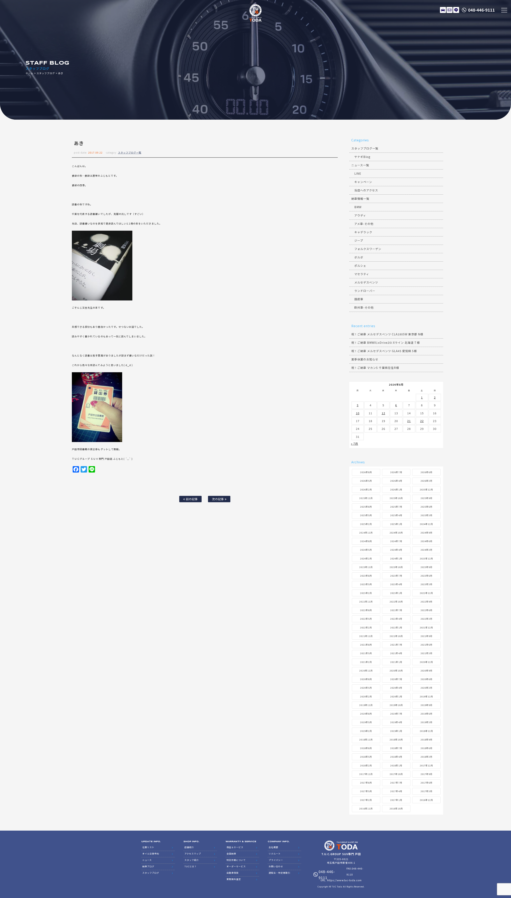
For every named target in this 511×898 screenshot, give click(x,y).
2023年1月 (396, 593)
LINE (456, 10)
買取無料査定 (234, 879)
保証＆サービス (235, 847)
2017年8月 (366, 782)
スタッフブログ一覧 (129, 152)
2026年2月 (366, 489)
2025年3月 (426, 515)
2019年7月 (396, 713)
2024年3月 (426, 549)
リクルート (275, 853)
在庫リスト (443, 10)
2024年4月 (396, 549)
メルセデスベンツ (366, 282)
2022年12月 (426, 593)
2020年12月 (426, 662)
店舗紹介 (189, 847)
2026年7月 (396, 472)
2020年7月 (396, 679)
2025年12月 (426, 489)
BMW (357, 207)
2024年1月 (396, 558)
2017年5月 (366, 791)
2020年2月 (366, 696)
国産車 (358, 299)
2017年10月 (396, 774)
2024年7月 (396, 541)
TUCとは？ (190, 866)
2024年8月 (366, 541)
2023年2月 (366, 593)
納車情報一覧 (360, 199)
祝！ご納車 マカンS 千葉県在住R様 (375, 368)
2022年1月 (396, 627)
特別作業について (236, 860)
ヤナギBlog (362, 157)
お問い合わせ (276, 866)
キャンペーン (363, 182)
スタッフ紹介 (191, 860)
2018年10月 (396, 739)
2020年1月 (396, 696)
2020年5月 (366, 687)
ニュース (147, 860)
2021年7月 (396, 644)
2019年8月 (366, 713)
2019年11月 (365, 705)
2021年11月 (365, 636)
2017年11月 (365, 774)
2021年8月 (366, 644)
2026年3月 (426, 480)
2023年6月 (426, 575)
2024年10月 (396, 532)
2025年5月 (366, 515)
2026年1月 (396, 489)
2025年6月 (426, 506)
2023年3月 (426, 584)
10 (357, 413)
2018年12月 (426, 731)
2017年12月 (426, 765)
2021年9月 (426, 636)
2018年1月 (396, 765)
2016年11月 (365, 808)
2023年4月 (396, 584)
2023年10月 (396, 567)
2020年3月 (426, 687)
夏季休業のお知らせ (364, 359)
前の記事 (191, 499)
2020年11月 (365, 670)
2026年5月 (366, 480)
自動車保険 (233, 872)
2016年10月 (396, 808)
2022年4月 (396, 618)
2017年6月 (426, 782)
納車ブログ (148, 866)
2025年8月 (366, 506)
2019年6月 (426, 713)
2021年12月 (426, 627)
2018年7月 (396, 748)
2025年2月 (366, 524)
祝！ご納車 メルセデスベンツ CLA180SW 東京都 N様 (387, 334)
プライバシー (276, 860)
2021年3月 (426, 653)
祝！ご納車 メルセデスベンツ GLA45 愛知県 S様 (384, 351)
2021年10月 (396, 636)
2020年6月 (426, 679)
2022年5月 (366, 618)
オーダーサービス (236, 866)
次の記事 (218, 499)
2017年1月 (396, 800)
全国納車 (231, 853)
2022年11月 (365, 601)
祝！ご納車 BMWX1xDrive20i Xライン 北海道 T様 (385, 343)
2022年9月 (426, 601)
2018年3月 (426, 756)
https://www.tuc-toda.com (344, 880)
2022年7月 (396, 610)
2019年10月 (396, 705)
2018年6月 (426, 748)
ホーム (29, 73)
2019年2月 (366, 731)
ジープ (358, 240)
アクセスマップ (192, 853)
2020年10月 (396, 670)
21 (409, 421)
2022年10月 (396, 601)
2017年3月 (426, 791)
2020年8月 (366, 679)
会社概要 (273, 847)
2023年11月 (365, 567)
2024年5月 (366, 549)
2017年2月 (366, 800)
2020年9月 (426, 670)
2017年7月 (396, 782)
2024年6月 (426, 541)
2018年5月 (366, 756)
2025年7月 (396, 506)
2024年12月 (426, 524)
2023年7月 (396, 575)
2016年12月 (426, 800)
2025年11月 (365, 498)
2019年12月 (426, 696)
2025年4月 (396, 515)
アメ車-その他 (363, 224)
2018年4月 (396, 756)
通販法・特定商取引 (279, 872)
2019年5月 (366, 722)
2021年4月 (396, 653)
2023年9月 (426, 567)
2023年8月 (366, 575)
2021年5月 (366, 653)
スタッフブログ (46, 73)
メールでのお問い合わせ (450, 10)
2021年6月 (426, 644)
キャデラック (363, 232)
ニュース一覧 (360, 165)
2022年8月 (366, 610)
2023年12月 (426, 558)
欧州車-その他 (364, 307)
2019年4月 (396, 722)
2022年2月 (366, 627)
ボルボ (358, 257)
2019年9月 (426, 705)
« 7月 (354, 444)
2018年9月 (426, 739)
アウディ (360, 215)
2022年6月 (426, 610)
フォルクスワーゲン (367, 249)
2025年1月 (396, 524)
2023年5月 (366, 584)
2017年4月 (396, 791)
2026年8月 (366, 472)
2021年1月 (396, 662)
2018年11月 (365, 739)
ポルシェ (360, 266)
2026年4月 (396, 480)
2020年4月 (396, 687)
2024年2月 (366, 558)
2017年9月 (426, 774)
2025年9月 (426, 498)
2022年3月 (426, 618)
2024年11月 (365, 532)
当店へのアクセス (366, 190)
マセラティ (361, 274)
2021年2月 (366, 662)
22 (422, 421)
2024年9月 (426, 532)
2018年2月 (366, 765)
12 (383, 413)
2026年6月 (426, 472)
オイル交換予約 (150, 853)
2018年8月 (366, 748)
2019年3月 (426, 722)
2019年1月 (396, 731)
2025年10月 (396, 498)
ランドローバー (364, 291)
